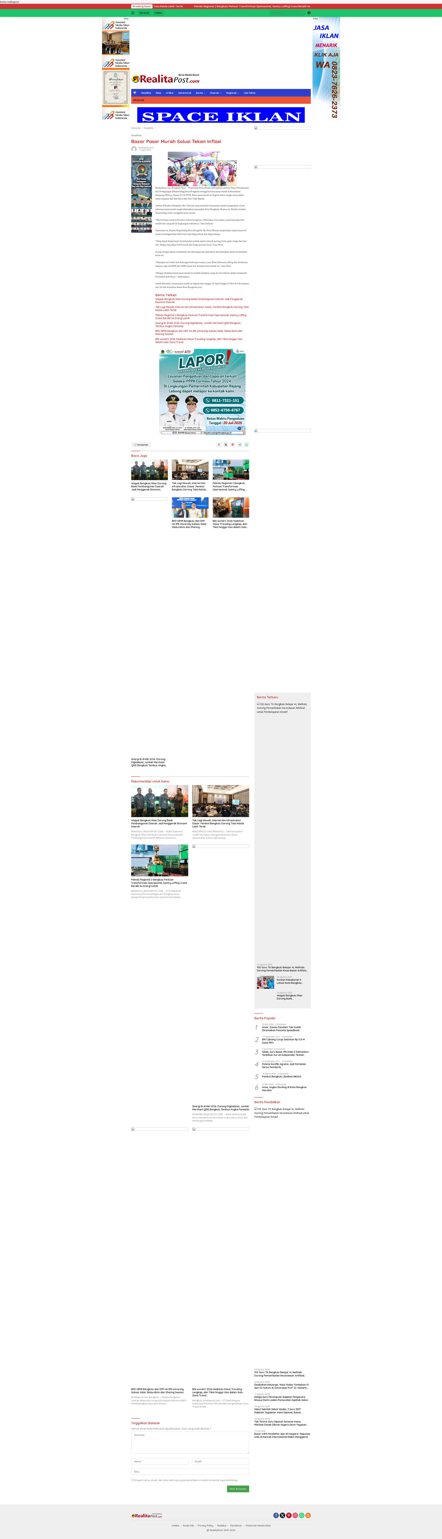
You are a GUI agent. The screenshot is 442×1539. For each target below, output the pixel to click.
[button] (302, 13)
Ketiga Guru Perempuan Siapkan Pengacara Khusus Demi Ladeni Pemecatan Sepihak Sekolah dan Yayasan (282, 1398)
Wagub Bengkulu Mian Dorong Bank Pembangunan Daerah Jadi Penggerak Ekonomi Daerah (199, 301)
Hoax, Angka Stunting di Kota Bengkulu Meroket (285, 1089)
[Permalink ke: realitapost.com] (134, 148)
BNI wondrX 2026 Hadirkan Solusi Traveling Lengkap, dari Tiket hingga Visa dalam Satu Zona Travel (198, 341)
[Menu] (133, 13)
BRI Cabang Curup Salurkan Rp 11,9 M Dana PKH (283, 1041)
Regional (231, 92)
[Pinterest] (289, 1516)
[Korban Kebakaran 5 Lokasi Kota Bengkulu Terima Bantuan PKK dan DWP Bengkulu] (265, 982)
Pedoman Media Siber (258, 1525)
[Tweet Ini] (225, 444)
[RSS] (308, 1516)
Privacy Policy (205, 1525)
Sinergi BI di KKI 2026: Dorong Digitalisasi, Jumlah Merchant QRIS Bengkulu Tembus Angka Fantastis (198, 324)
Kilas (158, 92)
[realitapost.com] (165, 78)
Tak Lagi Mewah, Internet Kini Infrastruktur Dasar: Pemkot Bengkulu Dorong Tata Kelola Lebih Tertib (202, 308)
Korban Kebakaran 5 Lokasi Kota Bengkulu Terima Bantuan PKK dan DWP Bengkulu (291, 981)
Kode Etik (188, 1525)
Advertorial (184, 92)
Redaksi (221, 1525)
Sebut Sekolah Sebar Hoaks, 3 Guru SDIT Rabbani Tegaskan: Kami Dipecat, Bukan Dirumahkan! (277, 1411)
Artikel (169, 92)
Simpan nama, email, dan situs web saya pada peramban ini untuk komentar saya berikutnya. (186, 1480)
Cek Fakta (249, 92)
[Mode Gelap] (309, 13)
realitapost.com (145, 147)
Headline (146, 92)
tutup (126, 18)
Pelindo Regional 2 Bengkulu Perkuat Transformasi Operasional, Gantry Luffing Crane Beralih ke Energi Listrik (200, 317)
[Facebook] (276, 1516)
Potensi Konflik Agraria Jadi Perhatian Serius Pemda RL (284, 1066)
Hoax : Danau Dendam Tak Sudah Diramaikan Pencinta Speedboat (281, 1029)
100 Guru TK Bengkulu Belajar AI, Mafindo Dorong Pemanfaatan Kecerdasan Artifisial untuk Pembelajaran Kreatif (282, 969)
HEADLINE (138, 100)
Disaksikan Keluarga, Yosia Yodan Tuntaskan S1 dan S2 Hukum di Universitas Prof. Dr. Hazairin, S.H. (281, 1386)
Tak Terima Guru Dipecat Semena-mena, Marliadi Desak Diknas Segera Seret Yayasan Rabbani (280, 1423)
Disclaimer (236, 1525)
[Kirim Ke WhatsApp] (246, 444)
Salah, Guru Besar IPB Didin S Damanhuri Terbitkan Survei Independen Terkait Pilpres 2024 (285, 1053)
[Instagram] (295, 1516)
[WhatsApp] (301, 1516)
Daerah (214, 92)
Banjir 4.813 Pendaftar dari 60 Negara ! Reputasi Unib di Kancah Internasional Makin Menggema (282, 1435)
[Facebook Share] (219, 444)
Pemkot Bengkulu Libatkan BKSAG (281, 1076)
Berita (199, 92)
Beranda (144, 12)
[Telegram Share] (239, 444)
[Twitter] (282, 1516)
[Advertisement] (221, 44)
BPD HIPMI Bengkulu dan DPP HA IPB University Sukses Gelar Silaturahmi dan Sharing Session (198, 332)
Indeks (158, 12)
